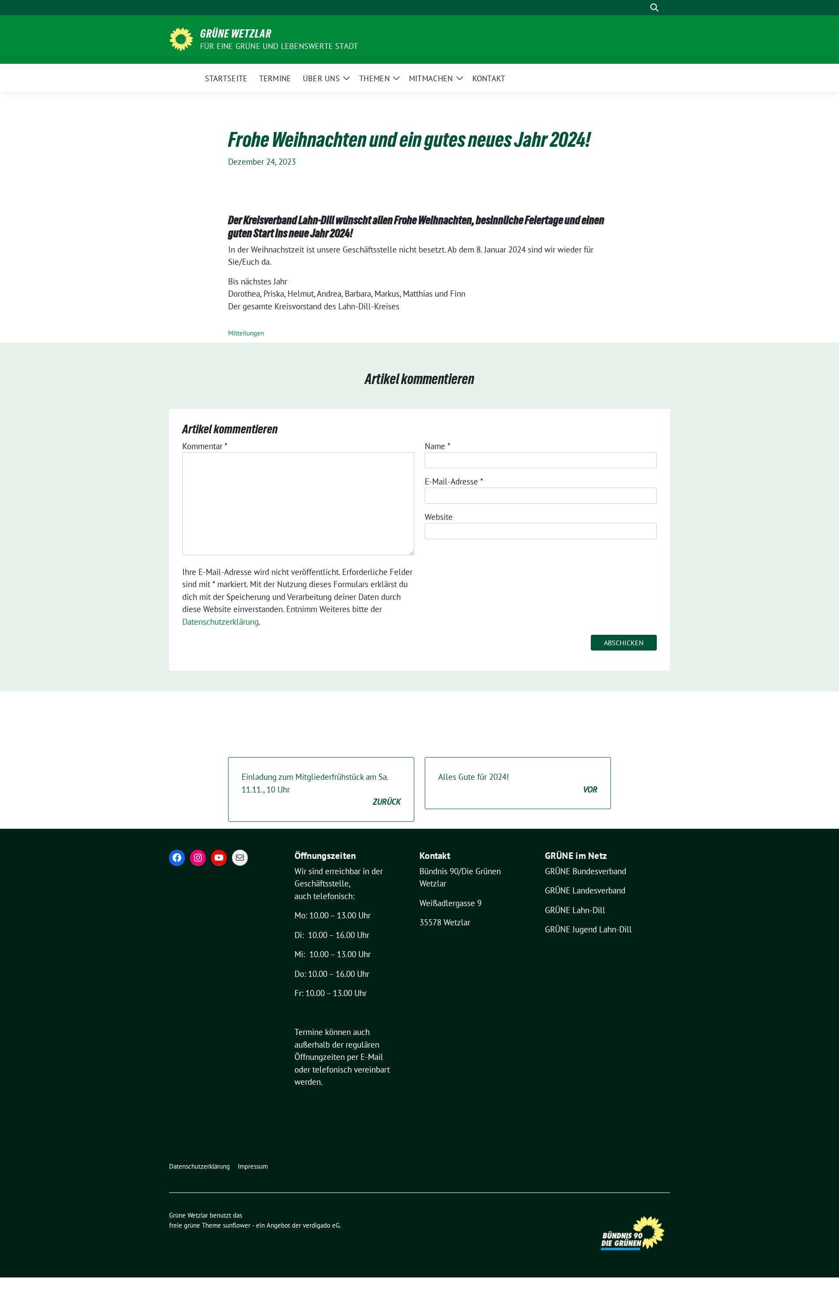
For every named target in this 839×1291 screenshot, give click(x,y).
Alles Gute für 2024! (517, 783)
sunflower (236, 1225)
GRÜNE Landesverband (585, 890)
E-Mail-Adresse (454, 481)
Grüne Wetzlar (235, 33)
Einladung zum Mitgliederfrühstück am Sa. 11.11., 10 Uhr (321, 789)
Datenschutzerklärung (220, 621)
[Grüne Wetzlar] (181, 38)
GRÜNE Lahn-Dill (575, 910)
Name (438, 446)
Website (439, 517)
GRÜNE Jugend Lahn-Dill (588, 929)
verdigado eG (321, 1225)
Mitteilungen (246, 333)
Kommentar (205, 446)
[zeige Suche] (654, 7)
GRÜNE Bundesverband (585, 871)
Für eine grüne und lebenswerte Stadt (279, 46)
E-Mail (372, 1057)
